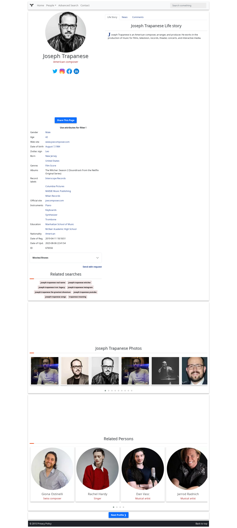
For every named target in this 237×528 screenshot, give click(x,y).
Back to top (201, 523)
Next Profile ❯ (118, 514)
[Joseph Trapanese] (65, 31)
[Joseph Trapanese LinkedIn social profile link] (76, 71)
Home (40, 5)
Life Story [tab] (112, 17)
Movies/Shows (40, 257)
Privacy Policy (44, 523)
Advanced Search (68, 5)
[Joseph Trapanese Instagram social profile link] (62, 71)
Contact (85, 5)
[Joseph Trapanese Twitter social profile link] (55, 71)
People (50, 5)
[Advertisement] (66, 96)
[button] (105, 390)
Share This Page (65, 120)
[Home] (32, 5)
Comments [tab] (138, 17)
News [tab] (125, 17)
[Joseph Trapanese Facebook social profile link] (69, 71)
